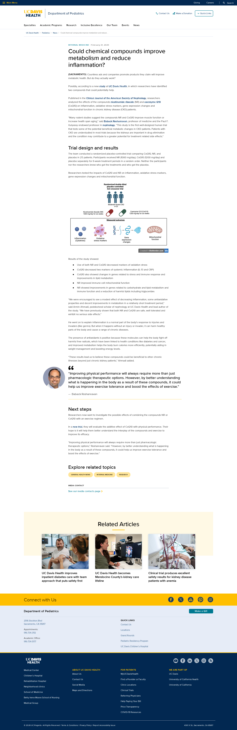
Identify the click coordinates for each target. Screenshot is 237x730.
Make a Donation (182, 13)
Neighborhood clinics (34, 686)
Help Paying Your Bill (131, 701)
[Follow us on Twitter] (181, 599)
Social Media (78, 684)
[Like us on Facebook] (171, 599)
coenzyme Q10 (152, 102)
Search (228, 3)
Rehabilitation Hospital (35, 681)
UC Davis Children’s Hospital (134, 646)
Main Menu (9, 3)
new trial (77, 427)
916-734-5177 (30, 641)
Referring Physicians (131, 695)
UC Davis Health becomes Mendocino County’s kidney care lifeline (117, 577)
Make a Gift (201, 611)
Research (71, 25)
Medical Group (31, 703)
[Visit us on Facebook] (181, 660)
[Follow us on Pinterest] (200, 599)
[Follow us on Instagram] (210, 599)
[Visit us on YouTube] (175, 660)
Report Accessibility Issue (104, 725)
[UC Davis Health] (33, 660)
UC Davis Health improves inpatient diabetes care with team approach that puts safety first (64, 577)
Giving (197, 2)
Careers (210, 2)
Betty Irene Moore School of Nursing (42, 697)
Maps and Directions (82, 690)
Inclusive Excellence (91, 25)
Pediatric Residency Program (134, 640)
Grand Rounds (127, 635)
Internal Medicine (78, 45)
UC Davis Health (32, 32)
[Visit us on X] (195, 660)
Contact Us (162, 13)
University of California (180, 684)
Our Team (112, 25)
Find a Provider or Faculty (133, 679)
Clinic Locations (128, 684)
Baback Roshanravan (115, 121)
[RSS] (209, 660)
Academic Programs (51, 25)
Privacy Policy (85, 725)
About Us (76, 673)
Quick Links (205, 13)
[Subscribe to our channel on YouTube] (190, 599)
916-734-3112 (30, 632)
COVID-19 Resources (131, 712)
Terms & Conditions (69, 725)
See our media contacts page (84, 491)
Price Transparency (130, 706)
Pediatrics (46, 32)
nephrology (109, 125)
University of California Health (183, 679)
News (136, 25)
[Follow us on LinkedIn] (188, 660)
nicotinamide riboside (122, 102)
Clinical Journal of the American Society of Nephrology (116, 98)
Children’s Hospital (33, 675)
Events (125, 25)
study (102, 86)
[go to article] (65, 551)
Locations (125, 629)
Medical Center (31, 670)
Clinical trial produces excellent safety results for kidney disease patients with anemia (169, 577)
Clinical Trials (127, 690)
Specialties (30, 25)
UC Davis (173, 673)
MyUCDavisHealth (129, 673)
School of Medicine (33, 692)
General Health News (80, 474)
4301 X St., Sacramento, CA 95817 (198, 725)
